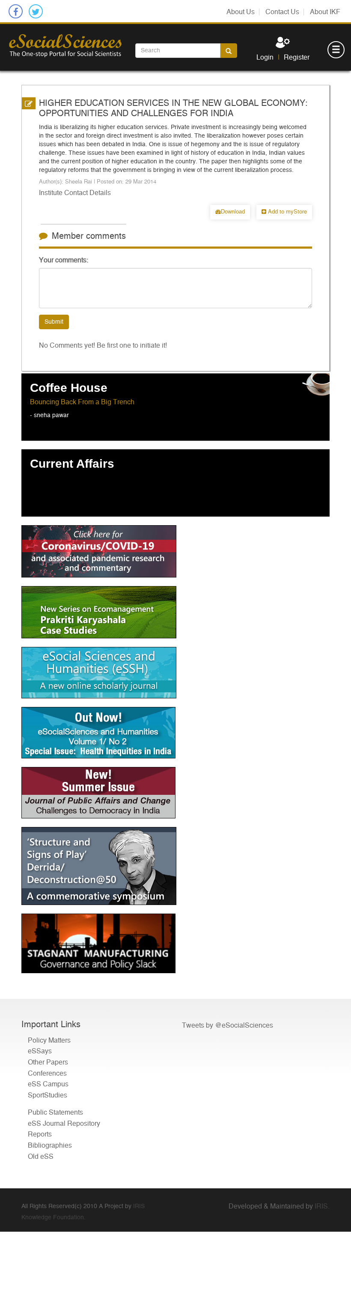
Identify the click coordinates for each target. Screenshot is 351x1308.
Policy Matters (49, 1040)
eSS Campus (48, 1084)
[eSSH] (175, 551)
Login (265, 57)
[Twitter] (36, 11)
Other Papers (48, 1062)
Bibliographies (50, 1145)
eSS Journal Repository (64, 1123)
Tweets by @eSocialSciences (227, 1025)
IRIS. (322, 1206)
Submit (54, 322)
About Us (240, 12)
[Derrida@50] (175, 866)
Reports (40, 1134)
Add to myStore (286, 212)
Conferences (47, 1073)
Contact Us (282, 12)
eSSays (40, 1051)
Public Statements (55, 1112)
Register (296, 57)
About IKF (325, 12)
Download (233, 212)
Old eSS (41, 1156)
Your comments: (63, 260)
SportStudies (47, 1095)
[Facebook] (16, 11)
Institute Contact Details (75, 192)
